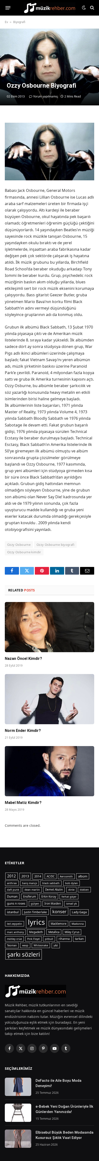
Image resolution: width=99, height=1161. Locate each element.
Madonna (78, 923)
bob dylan (71, 883)
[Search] (91, 7)
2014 (37, 876)
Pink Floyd (33, 939)
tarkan (79, 939)
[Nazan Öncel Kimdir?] (49, 627)
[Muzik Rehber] (50, 8)
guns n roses (16, 903)
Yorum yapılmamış (45, 96)
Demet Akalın (54, 889)
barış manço (29, 883)
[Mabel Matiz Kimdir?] (49, 771)
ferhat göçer (69, 896)
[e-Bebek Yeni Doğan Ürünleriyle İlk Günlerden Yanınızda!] (18, 1113)
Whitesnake (41, 945)
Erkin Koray (48, 896)
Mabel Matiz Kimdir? (23, 802)
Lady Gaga (79, 912)
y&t (56, 945)
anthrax (12, 883)
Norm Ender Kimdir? (23, 730)
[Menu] (8, 7)
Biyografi (19, 22)
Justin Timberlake (35, 912)
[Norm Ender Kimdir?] (49, 699)
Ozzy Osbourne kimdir (24, 552)
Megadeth (36, 932)
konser (59, 911)
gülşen (35, 903)
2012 (11, 876)
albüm (82, 876)
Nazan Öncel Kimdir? (23, 658)
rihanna (64, 939)
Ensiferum (29, 896)
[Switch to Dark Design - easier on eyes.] (84, 8)
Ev (6, 22)
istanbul (13, 912)
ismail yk (71, 903)
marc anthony (15, 932)
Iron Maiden (52, 903)
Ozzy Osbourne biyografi (55, 544)
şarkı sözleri (23, 954)
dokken (84, 889)
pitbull (49, 939)
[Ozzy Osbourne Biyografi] (49, 67)
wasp (25, 945)
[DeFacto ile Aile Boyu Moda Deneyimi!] (18, 1087)
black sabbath (51, 883)
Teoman (12, 945)
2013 (25, 876)
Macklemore (58, 923)
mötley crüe (14, 939)
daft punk (13, 889)
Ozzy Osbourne (19, 544)
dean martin (32, 889)
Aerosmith (66, 876)
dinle (71, 889)
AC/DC (51, 876)
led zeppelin (14, 923)
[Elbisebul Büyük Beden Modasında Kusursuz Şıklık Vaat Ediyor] (18, 1139)
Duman (12, 896)
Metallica (53, 932)
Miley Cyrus (72, 932)
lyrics (36, 922)
